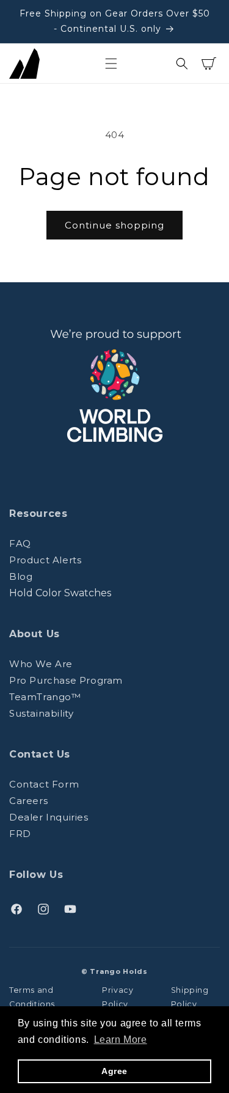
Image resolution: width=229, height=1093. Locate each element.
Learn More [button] (120, 1039)
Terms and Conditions (32, 997)
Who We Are (41, 664)
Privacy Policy (117, 997)
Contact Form (44, 784)
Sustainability (41, 713)
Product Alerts (45, 560)
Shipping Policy (190, 997)
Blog (20, 576)
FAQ (20, 543)
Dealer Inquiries (49, 817)
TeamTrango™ (45, 697)
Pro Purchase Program (66, 680)
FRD (20, 833)
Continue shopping (114, 225)
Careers (28, 800)
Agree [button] (114, 1071)
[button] (111, 63)
